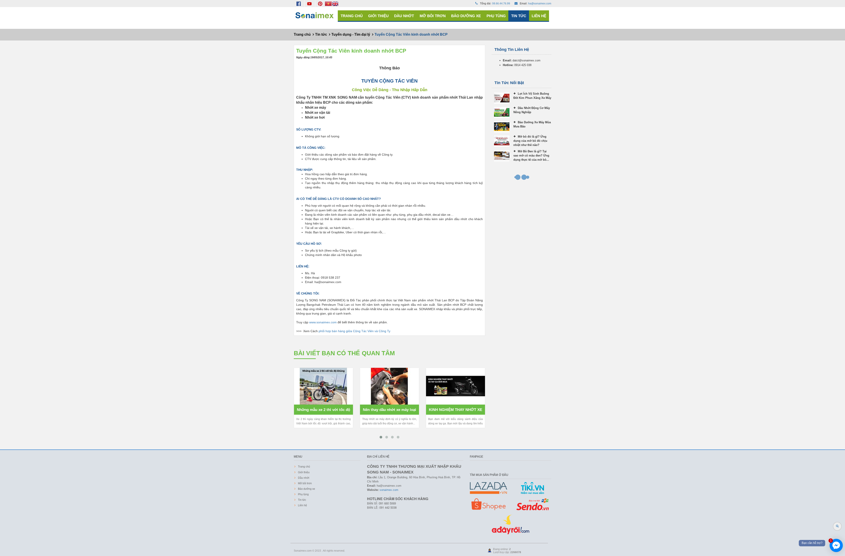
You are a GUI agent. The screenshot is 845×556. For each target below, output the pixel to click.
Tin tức (518, 16)
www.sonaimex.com (323, 322)
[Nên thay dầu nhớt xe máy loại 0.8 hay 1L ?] (324, 386)
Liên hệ (539, 16)
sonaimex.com (389, 490)
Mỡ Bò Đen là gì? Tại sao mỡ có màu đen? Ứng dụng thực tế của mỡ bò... (531, 155)
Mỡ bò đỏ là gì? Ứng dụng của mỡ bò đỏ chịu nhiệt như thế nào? (530, 141)
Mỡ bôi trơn (433, 16)
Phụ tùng (496, 16)
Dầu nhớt (404, 16)
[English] (335, 3)
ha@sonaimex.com (539, 3)
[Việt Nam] (328, 3)
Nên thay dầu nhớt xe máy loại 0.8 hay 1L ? (324, 411)
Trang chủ (352, 16)
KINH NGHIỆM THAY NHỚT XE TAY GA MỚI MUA (390, 411)
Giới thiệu (378, 16)
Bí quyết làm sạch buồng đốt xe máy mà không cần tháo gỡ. (456, 411)
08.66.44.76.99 (501, 3)
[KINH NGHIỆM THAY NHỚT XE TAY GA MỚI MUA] (390, 386)
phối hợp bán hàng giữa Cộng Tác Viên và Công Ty (354, 331)
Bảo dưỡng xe (466, 16)
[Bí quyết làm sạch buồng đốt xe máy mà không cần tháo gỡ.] (456, 386)
